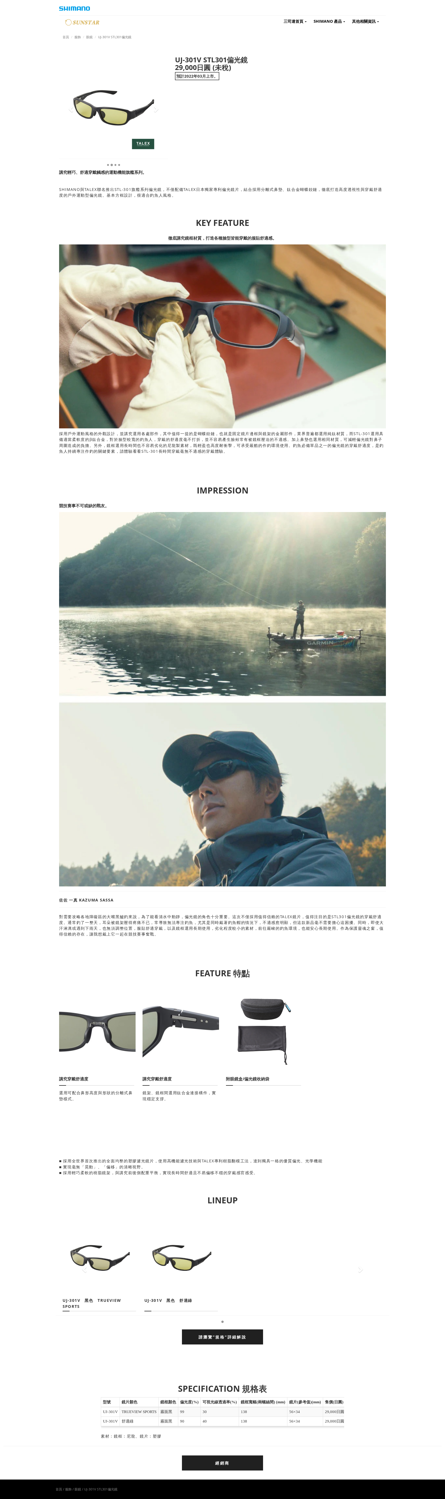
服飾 (77, 37)
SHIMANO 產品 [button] (328, 21)
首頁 (66, 37)
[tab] (222, 1336)
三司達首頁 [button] (294, 21)
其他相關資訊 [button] (364, 21)
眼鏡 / (79, 1489)
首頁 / (60, 1489)
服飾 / (70, 1489)
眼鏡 (89, 37)
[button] (70, 108)
